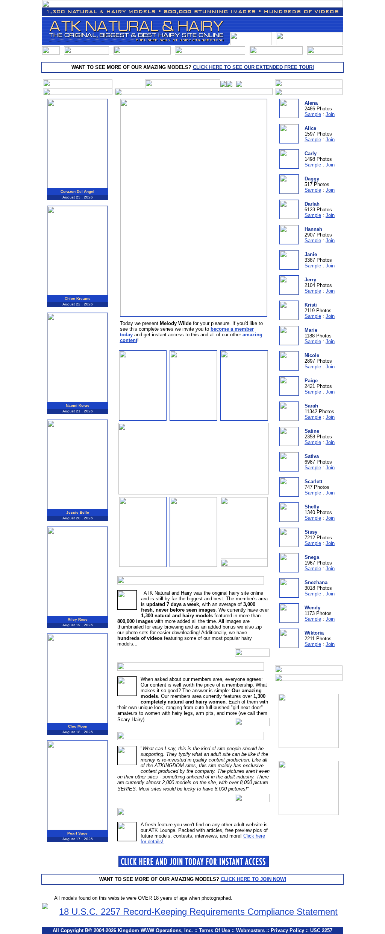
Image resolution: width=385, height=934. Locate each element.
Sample (313, 114)
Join (330, 114)
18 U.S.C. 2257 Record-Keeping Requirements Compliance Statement (198, 912)
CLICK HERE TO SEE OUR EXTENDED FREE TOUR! (253, 67)
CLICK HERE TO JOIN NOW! (253, 879)
